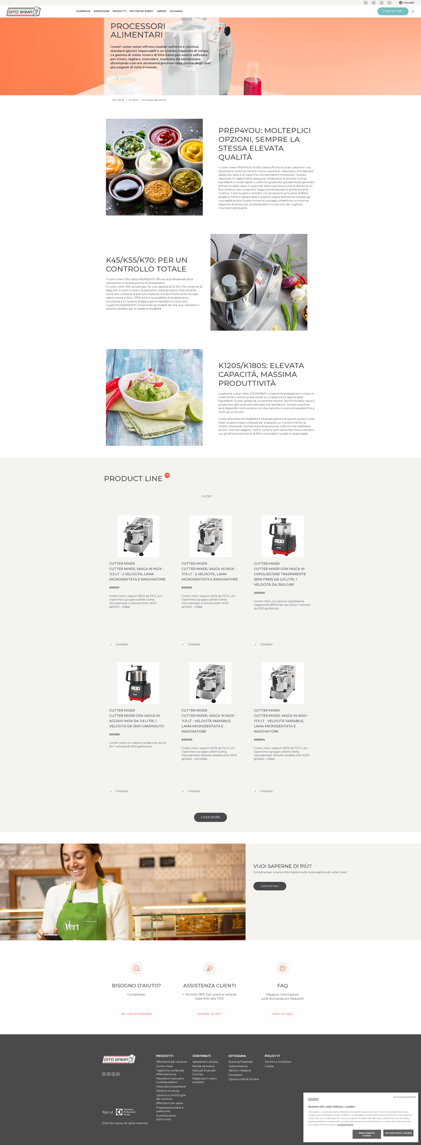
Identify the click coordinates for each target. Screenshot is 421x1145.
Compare (122, 644)
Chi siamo (176, 11)
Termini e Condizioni (278, 1061)
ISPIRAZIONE (101, 11)
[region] (360, 1117)
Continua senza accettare (404, 1097)
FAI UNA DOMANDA (136, 1014)
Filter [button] (206, 496)
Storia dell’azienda (241, 1061)
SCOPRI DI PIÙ (209, 1014)
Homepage (83, 11)
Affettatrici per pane (169, 1103)
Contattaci (393, 11)
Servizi (161, 11)
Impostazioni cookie (367, 1134)
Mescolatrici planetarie (171, 1086)
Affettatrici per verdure (171, 1061)
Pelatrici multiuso (167, 1090)
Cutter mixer (164, 1066)
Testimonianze (238, 1066)
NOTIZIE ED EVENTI (142, 11)
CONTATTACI (270, 886)
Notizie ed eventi (203, 1066)
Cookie (269, 1066)
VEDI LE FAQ (282, 1014)
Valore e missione (240, 1070)
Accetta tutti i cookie (398, 1133)
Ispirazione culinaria (205, 1061)
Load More (210, 817)
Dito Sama (118, 100)
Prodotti (119, 11)
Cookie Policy (345, 1124)
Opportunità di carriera (244, 1079)
